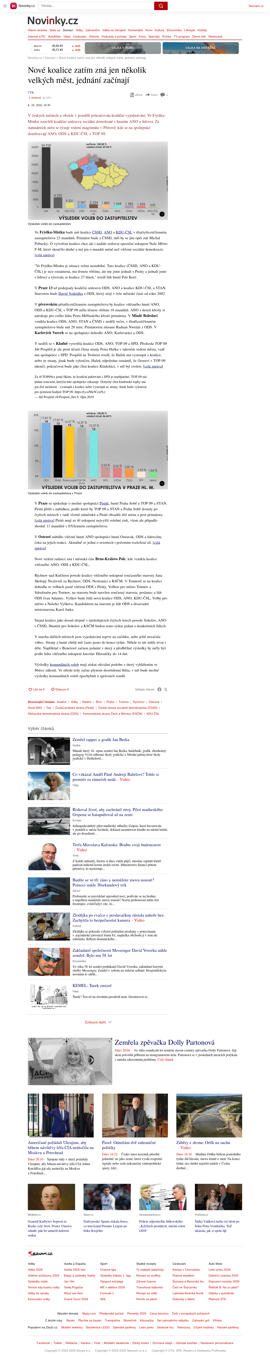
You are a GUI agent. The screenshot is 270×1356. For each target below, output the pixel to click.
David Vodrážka (70, 293)
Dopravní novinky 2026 (224, 1281)
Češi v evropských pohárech (191, 1313)
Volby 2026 (35, 1269)
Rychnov (138, 702)
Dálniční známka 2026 (223, 1275)
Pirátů (104, 503)
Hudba (76, 745)
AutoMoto (54, 36)
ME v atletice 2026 (112, 1287)
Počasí (166, 36)
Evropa (77, 820)
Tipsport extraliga (111, 1281)
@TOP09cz (47, 376)
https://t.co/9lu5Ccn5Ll (90, 391)
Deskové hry (165, 1327)
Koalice (62, 702)
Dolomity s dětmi (184, 1299)
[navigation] (5, 6)
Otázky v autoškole (221, 1293)
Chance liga (108, 1269)
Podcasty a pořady (114, 36)
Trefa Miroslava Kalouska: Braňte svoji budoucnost (117, 844)
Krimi (149, 30)
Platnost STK (217, 1299)
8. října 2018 (85, 397)
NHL (103, 1299)
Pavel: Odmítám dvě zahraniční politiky (129, 1145)
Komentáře (135, 30)
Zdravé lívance (146, 1281)
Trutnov (124, 702)
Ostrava (154, 702)
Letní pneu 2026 (220, 1269)
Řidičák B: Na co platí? (224, 1287)
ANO (108, 232)
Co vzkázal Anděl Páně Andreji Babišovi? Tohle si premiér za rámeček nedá (116, 776)
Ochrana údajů (162, 1343)
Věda (66, 36)
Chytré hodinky (204, 1327)
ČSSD (97, 232)
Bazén (70, 1320)
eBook (139, 95)
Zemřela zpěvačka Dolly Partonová (165, 1042)
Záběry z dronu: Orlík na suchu (203, 1142)
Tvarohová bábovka (149, 1287)
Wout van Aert (73, 1293)
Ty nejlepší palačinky (150, 1269)
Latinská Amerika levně (188, 1293)
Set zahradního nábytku (173, 1320)
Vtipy (76, 785)
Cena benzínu (159, 1313)
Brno (99, 702)
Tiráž (97, 1343)
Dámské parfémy (124, 1327)
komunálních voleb (64, 664)
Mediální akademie (116, 1343)
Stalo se (55, 30)
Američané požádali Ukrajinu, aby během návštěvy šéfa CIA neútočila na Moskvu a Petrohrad (61, 1147)
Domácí (68, 30)
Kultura (159, 30)
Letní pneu (146, 1327)
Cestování (79, 36)
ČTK (31, 92)
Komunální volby (39, 1299)
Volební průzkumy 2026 (43, 1275)
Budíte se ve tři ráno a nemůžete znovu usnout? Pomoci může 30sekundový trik (113, 882)
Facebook (43, 1343)
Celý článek (165, 1059)
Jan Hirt (69, 1281)
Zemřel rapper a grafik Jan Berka (101, 739)
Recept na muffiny (148, 1275)
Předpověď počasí (111, 1313)
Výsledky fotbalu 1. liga (115, 1275)
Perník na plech (146, 1299)
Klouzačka (147, 1320)
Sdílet (154, 95)
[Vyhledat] (161, 6)
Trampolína (112, 1320)
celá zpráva (44, 254)
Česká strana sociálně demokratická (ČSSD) (128, 707)
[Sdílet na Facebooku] (159, 689)
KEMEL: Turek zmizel (92, 985)
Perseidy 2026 (136, 1313)
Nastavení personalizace (217, 1343)
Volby (79, 30)
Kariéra (85, 1343)
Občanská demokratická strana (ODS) (53, 713)
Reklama (71, 1343)
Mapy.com (89, 1313)
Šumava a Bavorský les (188, 1281)
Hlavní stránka (37, 30)
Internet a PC (37, 36)
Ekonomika (174, 30)
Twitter (57, 1343)
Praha (110, 702)
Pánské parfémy (228, 1327)
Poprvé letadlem (183, 1275)
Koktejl (202, 30)
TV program (182, 36)
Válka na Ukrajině (114, 30)
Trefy (76, 855)
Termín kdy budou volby (44, 1287)
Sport (132, 36)
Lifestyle (189, 30)
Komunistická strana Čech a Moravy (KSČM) (112, 713)
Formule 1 (107, 1293)
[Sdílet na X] (166, 689)
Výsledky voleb (38, 1281)
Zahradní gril (200, 1320)
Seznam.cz (256, 6)
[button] (98, 181)
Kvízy (142, 36)
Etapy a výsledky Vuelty (79, 1275)
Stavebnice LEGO (98, 1327)
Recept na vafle (146, 1293)
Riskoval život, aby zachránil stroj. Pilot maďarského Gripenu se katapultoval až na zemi (118, 812)
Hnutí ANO (35, 707)
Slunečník (129, 1320)
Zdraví (76, 890)
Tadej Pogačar (73, 1287)
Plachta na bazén (89, 1320)
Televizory (183, 1327)
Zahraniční (92, 30)
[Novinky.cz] (53, 21)
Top (48, 707)
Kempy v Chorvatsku (186, 1269)
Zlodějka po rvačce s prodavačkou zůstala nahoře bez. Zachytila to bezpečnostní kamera (119, 917)
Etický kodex (140, 1343)
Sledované (215, 36)
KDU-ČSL (124, 232)
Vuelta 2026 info (74, 1269)
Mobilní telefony (71, 1327)
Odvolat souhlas (186, 1343)
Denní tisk (199, 36)
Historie (94, 36)
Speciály (154, 36)
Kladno (87, 702)
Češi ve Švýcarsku (185, 1287)
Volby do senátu (38, 1293)
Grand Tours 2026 (76, 1299)
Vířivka (217, 1320)
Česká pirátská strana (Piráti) (74, 707)
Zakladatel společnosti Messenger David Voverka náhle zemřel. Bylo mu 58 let (120, 952)
